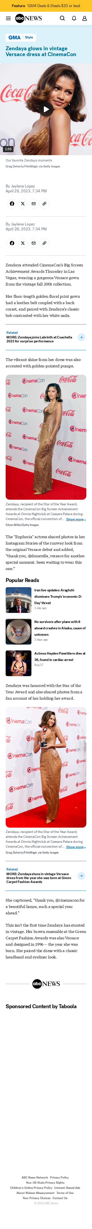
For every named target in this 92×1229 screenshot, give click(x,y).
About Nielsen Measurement (35, 1193)
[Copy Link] (44, 204)
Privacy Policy (59, 1177)
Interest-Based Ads (67, 1188)
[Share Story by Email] (34, 204)
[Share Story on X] (23, 204)
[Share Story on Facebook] (12, 204)
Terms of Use (65, 1193)
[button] (8, 18)
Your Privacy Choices (37, 1198)
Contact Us (60, 1198)
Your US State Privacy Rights (45, 1183)
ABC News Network (35, 1177)
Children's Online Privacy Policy (31, 1188)
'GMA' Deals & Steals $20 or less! (46, 5)
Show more (74, 519)
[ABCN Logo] (28, 18)
